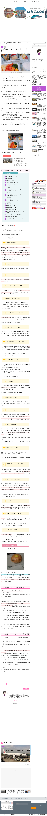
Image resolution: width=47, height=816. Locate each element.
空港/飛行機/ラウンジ (35, 1)
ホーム (6, 1)
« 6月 (2, 810)
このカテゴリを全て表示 (39, 205)
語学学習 (15, 1)
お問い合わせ (13, 814)
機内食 (11, 798)
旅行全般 (6, 798)
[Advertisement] (23, 32)
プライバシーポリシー (6, 814)
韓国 (25, 1)
